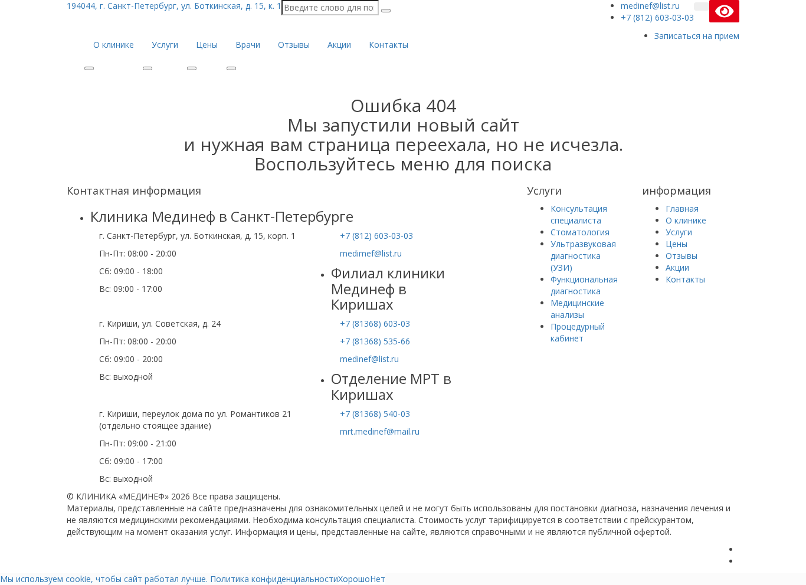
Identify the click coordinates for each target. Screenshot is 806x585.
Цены (207, 44)
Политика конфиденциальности (274, 578)
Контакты (388, 44)
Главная (682, 208)
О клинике (113, 44)
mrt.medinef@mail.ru (380, 431)
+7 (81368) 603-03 (375, 323)
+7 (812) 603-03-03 (376, 235)
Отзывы (294, 44)
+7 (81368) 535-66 (375, 341)
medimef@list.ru (371, 253)
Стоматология (580, 232)
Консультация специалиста (579, 214)
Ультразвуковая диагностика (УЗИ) (583, 255)
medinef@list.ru (369, 358)
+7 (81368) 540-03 (375, 413)
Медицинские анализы (577, 308)
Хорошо (354, 578)
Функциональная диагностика (584, 285)
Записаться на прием (696, 35)
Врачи (247, 44)
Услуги (165, 44)
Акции (339, 44)
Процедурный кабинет (578, 332)
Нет (377, 578)
